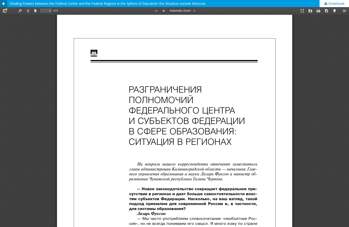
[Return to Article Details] (3, 3)
